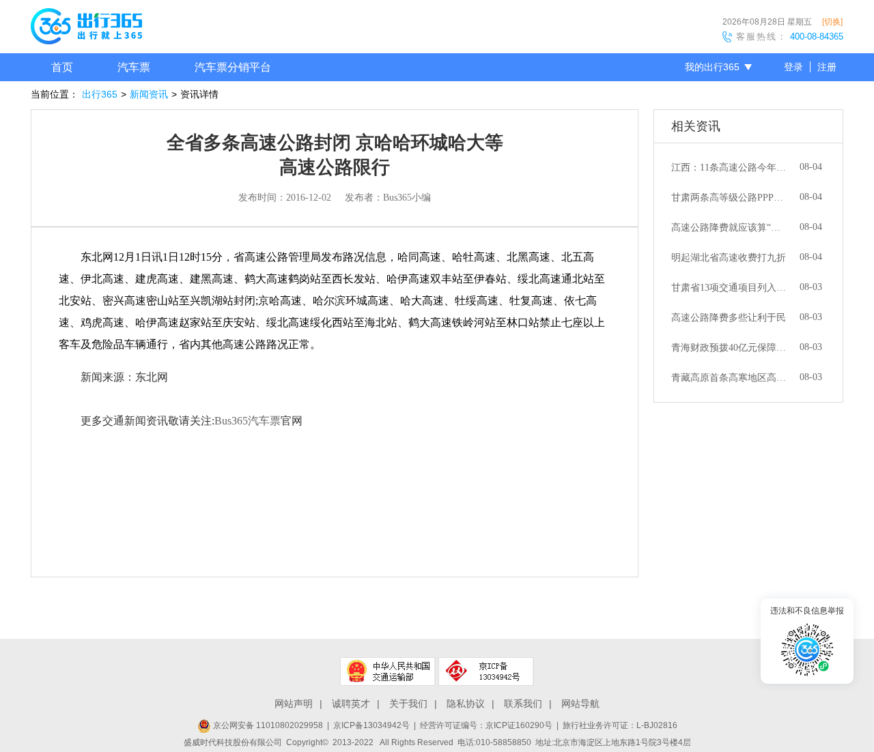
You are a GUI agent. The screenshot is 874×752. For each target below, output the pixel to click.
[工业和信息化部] (486, 671)
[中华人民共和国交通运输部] (388, 671)
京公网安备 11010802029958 (267, 725)
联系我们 (523, 703)
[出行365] (86, 28)
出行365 (99, 94)
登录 (793, 66)
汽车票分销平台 (233, 67)
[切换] (832, 22)
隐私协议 (466, 703)
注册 (826, 66)
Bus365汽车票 (247, 420)
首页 (62, 67)
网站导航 (580, 703)
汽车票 (133, 67)
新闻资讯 (149, 94)
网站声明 (293, 703)
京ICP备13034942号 (371, 725)
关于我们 (408, 703)
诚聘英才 (351, 703)
